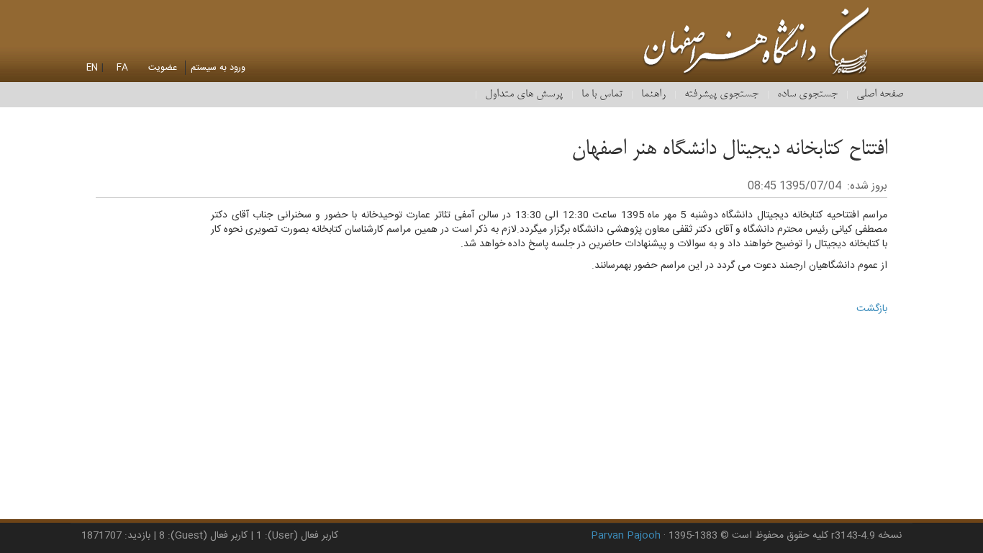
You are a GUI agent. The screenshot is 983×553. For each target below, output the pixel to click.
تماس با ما (601, 94)
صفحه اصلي (879, 94)
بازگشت (871, 309)
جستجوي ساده (807, 94)
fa (122, 68)
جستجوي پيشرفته (721, 94)
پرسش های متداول (524, 94)
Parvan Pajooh (626, 535)
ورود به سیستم (218, 68)
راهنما (653, 94)
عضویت (162, 68)
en (92, 68)
